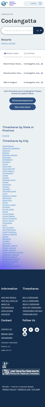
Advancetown (8, 146)
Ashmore (6, 150)
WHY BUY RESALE (8, 297)
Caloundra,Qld (8, 169)
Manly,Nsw (7, 200)
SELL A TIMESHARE (31, 301)
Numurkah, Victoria (11, 259)
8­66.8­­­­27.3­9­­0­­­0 (7, 334)
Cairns (5, 164)
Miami (5, 202)
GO (38, 31)
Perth (4, 225)
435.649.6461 (6, 338)
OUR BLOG (5, 314)
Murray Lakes (8, 209)
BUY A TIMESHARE (30, 297)
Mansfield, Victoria (10, 255)
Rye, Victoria (7, 264)
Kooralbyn (6, 184)
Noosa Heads (8, 214)
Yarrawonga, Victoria (11, 266)
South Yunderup (9, 232)
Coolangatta (7, 173)
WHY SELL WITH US (9, 301)
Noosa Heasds (8, 216)
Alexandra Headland (11, 148)
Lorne (4, 193)
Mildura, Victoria (9, 257)
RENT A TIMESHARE (31, 304)
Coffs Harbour (8, 171)
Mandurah (6, 198)
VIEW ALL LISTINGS (8, 43)
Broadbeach (7, 159)
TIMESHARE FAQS (30, 314)
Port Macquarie (9, 230)
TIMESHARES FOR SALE (32, 311)
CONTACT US (6, 329)
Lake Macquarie (9, 191)
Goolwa (5, 178)
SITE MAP (36, 389)
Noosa (5, 212)
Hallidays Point (8, 180)
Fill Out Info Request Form (22, 100)
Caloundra (6, 166)
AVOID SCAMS (7, 311)
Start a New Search (22, 107)
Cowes (5, 175)
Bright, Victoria (9, 248)
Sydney (5, 236)
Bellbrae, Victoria (9, 245)
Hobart (5, 182)
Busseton (6, 162)
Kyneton (5, 187)
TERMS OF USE (24, 389)
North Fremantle (9, 218)
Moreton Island (9, 205)
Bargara (5, 153)
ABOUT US (5, 304)
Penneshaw (7, 223)
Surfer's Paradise (9, 234)
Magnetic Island (9, 196)
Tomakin (6, 241)
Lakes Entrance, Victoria (12, 252)
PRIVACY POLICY (9, 389)
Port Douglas (8, 227)
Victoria (5, 136)
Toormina (6, 243)
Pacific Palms (8, 221)
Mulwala (6, 207)
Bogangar (6, 157)
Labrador (6, 189)
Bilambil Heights (9, 155)
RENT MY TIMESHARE (32, 307)
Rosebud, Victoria (10, 261)
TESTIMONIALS (7, 307)
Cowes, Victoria (9, 250)
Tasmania (6, 239)
